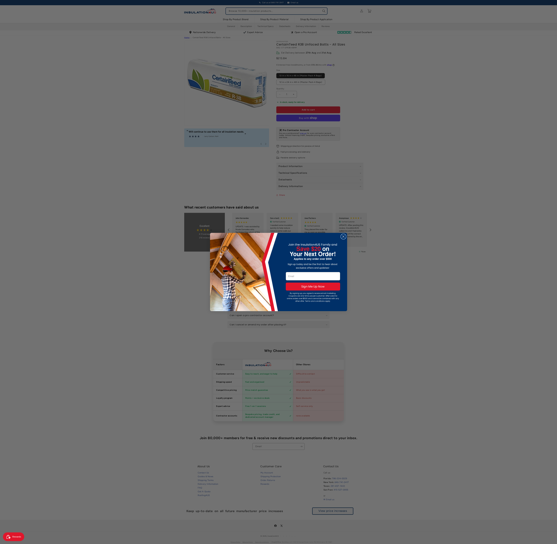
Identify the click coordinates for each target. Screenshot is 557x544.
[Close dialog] (343, 236)
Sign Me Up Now (312, 286)
